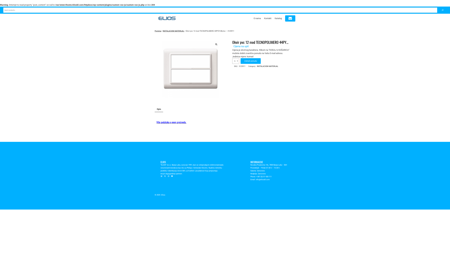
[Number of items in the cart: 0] (290, 18)
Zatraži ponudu (250, 61)
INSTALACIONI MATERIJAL (173, 31)
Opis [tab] (159, 109)
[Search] (442, 10)
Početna (158, 31)
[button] (216, 44)
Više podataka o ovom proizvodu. (171, 122)
